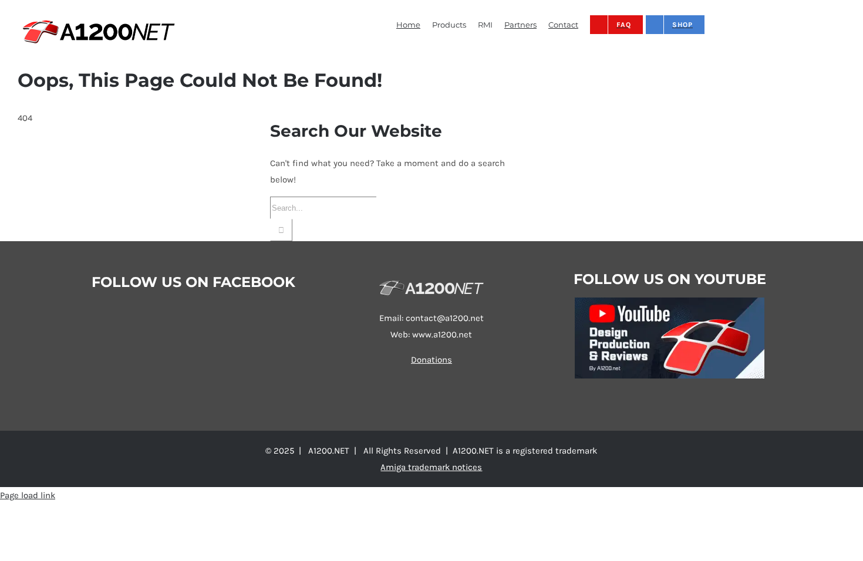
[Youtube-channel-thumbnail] (669, 301)
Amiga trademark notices (431, 467)
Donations (431, 359)
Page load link (27, 495)
